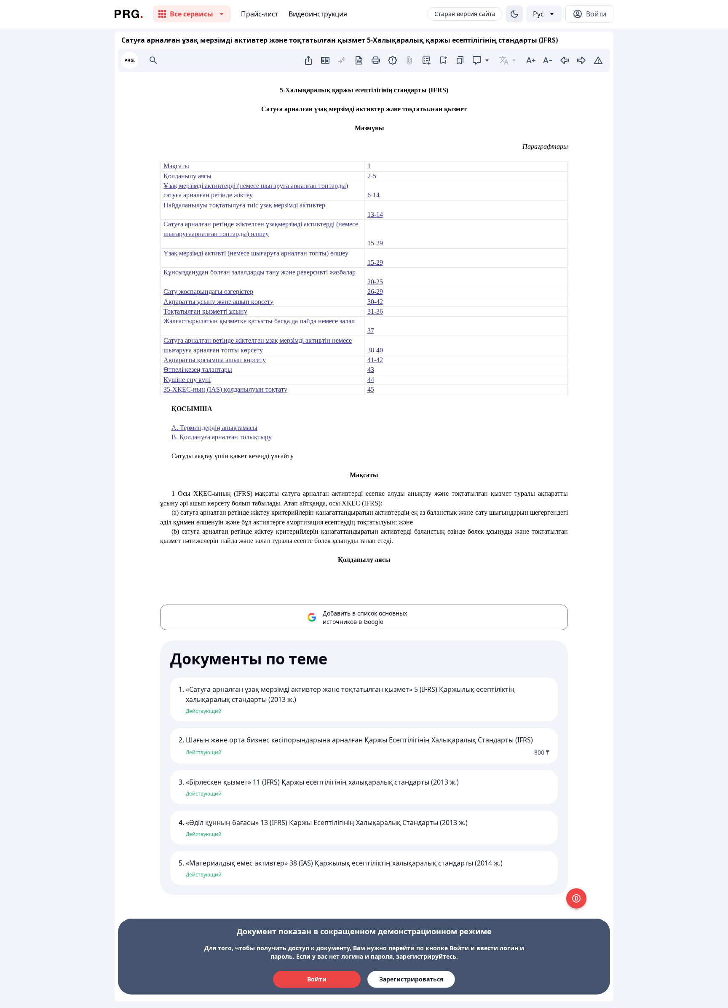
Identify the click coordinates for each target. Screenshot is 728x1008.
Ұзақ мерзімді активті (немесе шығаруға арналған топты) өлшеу (255, 253)
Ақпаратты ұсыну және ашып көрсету (218, 301)
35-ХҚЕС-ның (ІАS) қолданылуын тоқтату (225, 389)
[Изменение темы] (514, 13)
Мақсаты (176, 165)
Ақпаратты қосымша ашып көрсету (214, 359)
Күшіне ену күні (187, 379)
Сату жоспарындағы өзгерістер (208, 291)
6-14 (373, 195)
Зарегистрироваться (411, 979)
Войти (317, 979)
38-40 (375, 350)
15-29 (375, 243)
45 (370, 389)
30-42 (375, 301)
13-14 (375, 214)
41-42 (375, 359)
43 (370, 369)
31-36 (375, 311)
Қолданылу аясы (187, 176)
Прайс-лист (259, 14)
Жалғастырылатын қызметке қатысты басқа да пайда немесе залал (259, 321)
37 (370, 330)
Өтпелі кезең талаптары (197, 369)
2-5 (371, 176)
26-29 (375, 291)
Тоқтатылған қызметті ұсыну (205, 311)
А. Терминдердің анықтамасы (214, 427)
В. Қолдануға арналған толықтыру (221, 437)
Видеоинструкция (318, 14)
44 (370, 379)
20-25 (375, 281)
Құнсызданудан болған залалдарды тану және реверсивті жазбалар (259, 272)
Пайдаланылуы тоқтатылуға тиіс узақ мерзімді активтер (244, 205)
